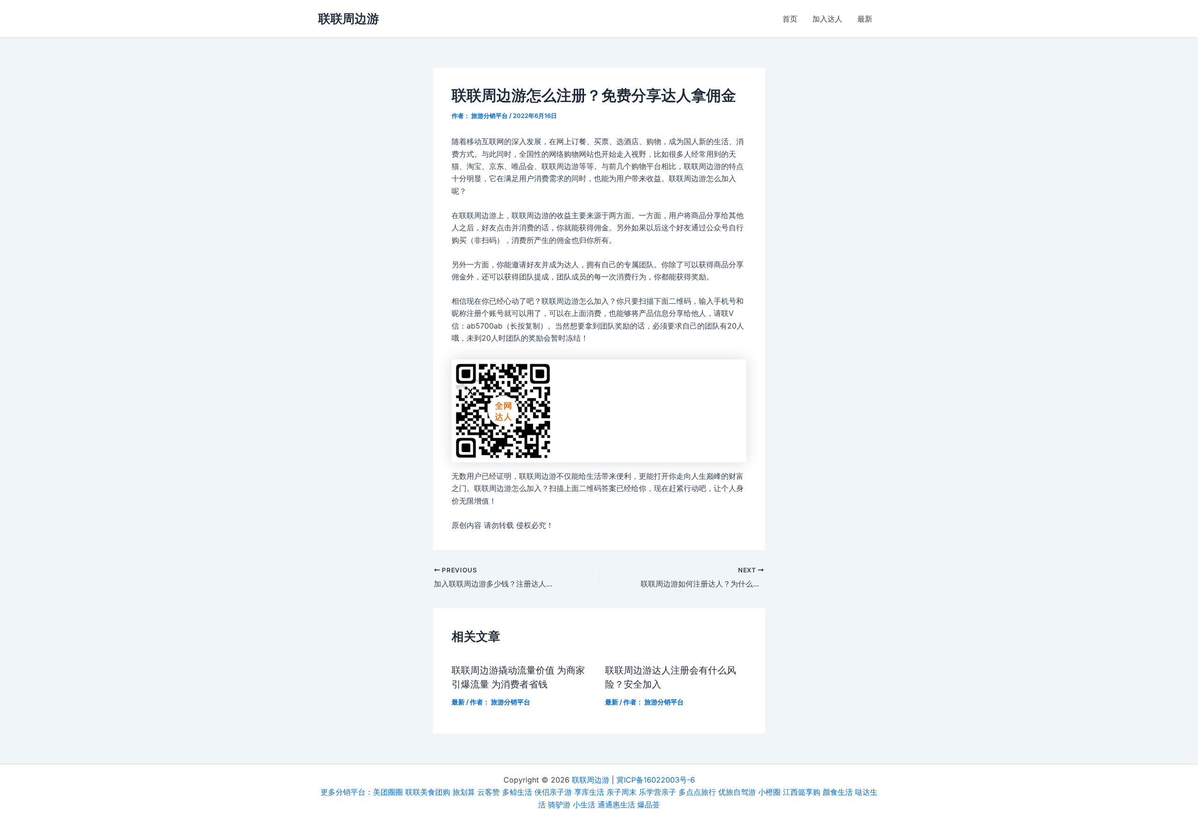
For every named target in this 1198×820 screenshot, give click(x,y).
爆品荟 (648, 804)
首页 (789, 18)
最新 (864, 18)
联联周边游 (348, 18)
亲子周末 (621, 792)
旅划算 (464, 792)
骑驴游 (559, 804)
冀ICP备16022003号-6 (655, 779)
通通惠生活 (616, 804)
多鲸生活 (517, 792)
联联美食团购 (427, 792)
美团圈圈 (388, 792)
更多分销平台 (343, 792)
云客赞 (488, 792)
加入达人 (827, 18)
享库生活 (589, 792)
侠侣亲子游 (553, 792)
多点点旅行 (697, 792)
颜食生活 (838, 792)
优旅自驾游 (737, 792)
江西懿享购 (801, 792)
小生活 (584, 804)
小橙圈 (769, 792)
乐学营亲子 (657, 792)
